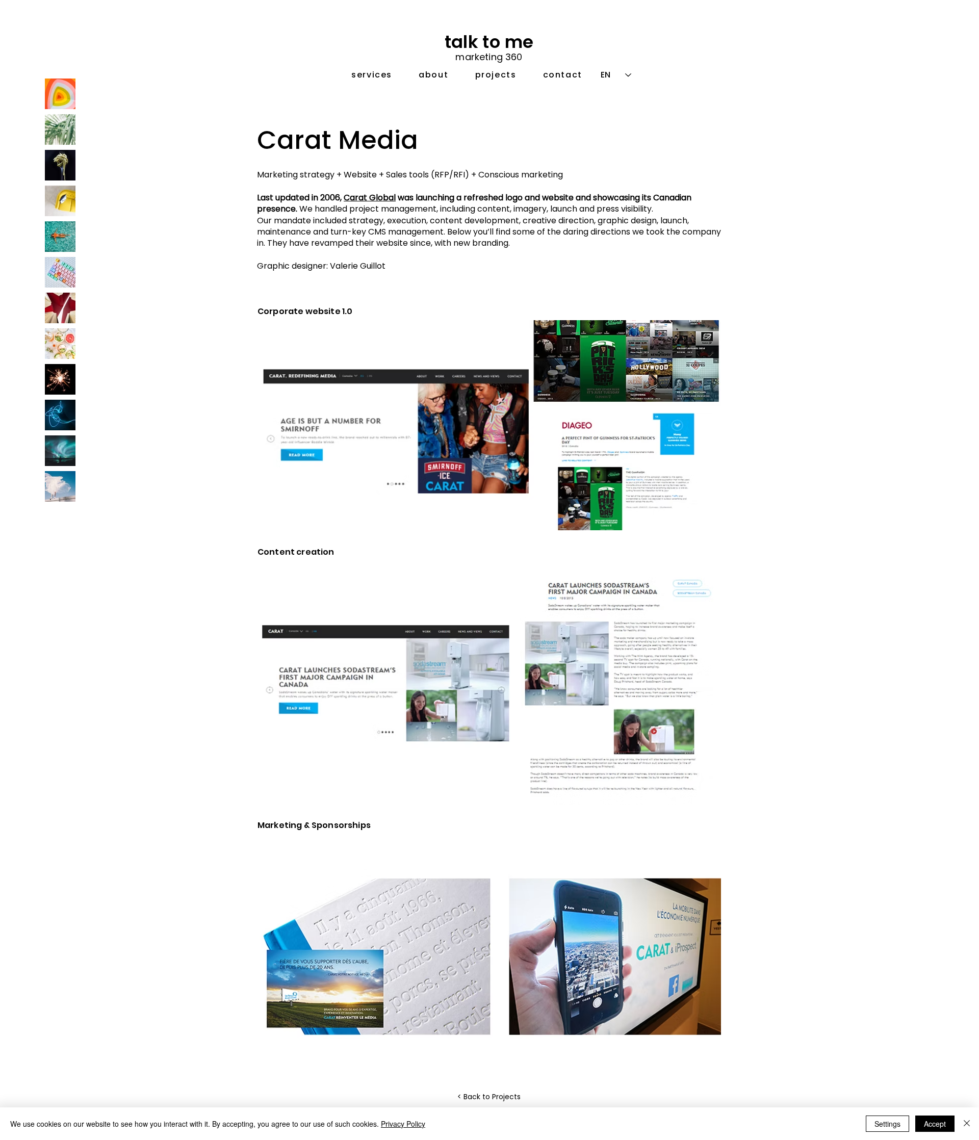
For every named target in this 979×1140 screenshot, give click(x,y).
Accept (935, 1124)
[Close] (967, 1124)
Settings (887, 1124)
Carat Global (370, 197)
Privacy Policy (403, 1124)
